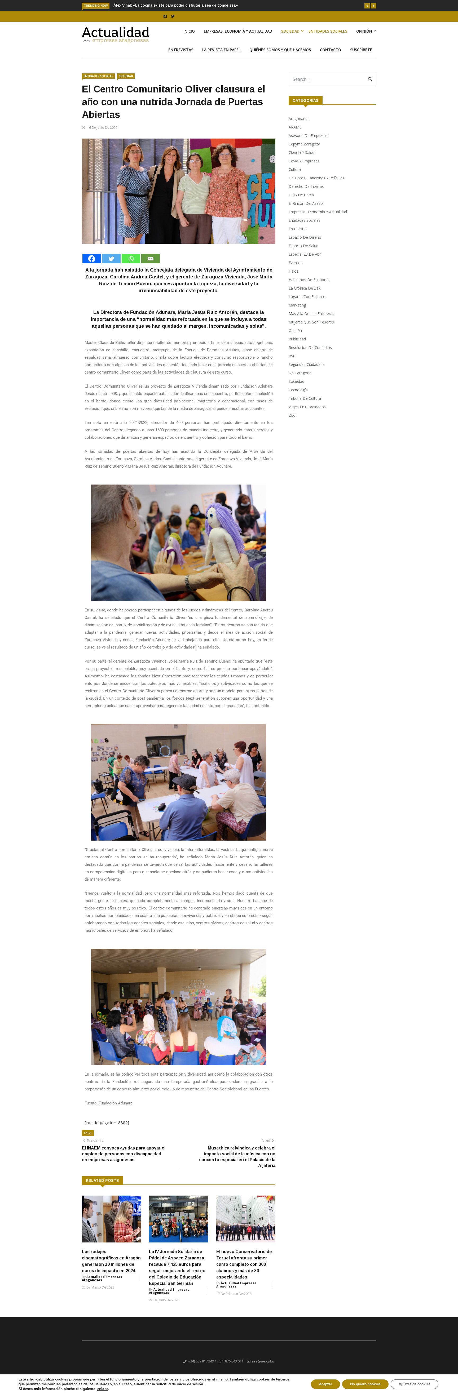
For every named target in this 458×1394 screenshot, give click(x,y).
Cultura (295, 175)
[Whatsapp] (131, 264)
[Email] (150, 264)
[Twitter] (111, 264)
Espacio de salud (303, 251)
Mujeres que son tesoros (311, 328)
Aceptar (325, 1384)
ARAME (295, 133)
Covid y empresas (304, 167)
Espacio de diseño (305, 243)
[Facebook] (91, 264)
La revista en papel (221, 55)
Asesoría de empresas (308, 141)
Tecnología (298, 395)
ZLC (292, 421)
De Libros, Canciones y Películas (316, 184)
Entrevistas (180, 55)
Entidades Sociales (328, 37)
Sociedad (290, 37)
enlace (102, 1389)
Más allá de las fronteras (311, 319)
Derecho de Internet (306, 192)
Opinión (364, 37)
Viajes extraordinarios (307, 412)
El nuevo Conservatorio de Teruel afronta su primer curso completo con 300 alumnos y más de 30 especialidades (244, 1270)
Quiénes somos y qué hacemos (280, 55)
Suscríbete (361, 55)
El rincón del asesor (306, 209)
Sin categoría (300, 378)
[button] (367, 5)
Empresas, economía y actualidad (238, 37)
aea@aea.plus (263, 1367)
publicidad (297, 345)
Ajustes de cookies (414, 1384)
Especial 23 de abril (305, 260)
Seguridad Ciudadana (307, 370)
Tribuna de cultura (305, 404)
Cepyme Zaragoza (304, 150)
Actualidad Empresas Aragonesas (102, 1284)
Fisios (293, 277)
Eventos (295, 268)
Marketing (297, 311)
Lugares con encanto (307, 302)
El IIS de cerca (301, 200)
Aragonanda (299, 124)
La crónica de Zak (304, 294)
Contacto (330, 55)
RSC (292, 362)
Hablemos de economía (310, 285)
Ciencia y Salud (301, 158)
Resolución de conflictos (310, 353)
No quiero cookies (365, 1384)
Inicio (189, 37)
